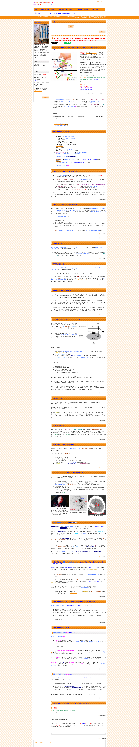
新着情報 (37, 13)
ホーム (37, 9)
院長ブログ (42, 742)
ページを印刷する (102, 31)
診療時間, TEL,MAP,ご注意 (91, 9)
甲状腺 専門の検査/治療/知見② (67, 9)
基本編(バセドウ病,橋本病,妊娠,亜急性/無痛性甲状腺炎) (62, 13)
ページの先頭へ (102, 199)
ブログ (44, 13)
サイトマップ (102, 1)
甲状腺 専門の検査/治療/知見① (49, 9)
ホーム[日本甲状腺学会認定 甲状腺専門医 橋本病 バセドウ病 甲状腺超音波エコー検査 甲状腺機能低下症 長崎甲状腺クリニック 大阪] (58, 16)
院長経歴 (79, 9)
